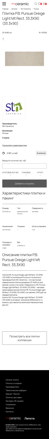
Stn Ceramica (26, 9)
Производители (12, 387)
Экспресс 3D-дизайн (14, 401)
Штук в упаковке (39, 226)
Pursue (36, 9)
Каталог (15, 9)
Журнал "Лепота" (13, 394)
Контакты (10, 411)
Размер (5, 208)
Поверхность (37, 208)
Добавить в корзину (24, 183)
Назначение (7, 226)
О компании (11, 404)
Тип (18, 208)
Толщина (21, 226)
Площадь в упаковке (7, 243)
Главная (5, 9)
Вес (18, 242)
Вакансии (10, 408)
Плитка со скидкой (14, 383)
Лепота (29, 418)
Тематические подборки (16, 390)
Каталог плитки (12, 380)
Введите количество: (14, 160)
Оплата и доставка (14, 397)
